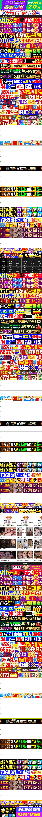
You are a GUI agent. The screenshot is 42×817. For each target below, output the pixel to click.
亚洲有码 (32, 259)
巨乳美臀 (25, 261)
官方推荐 (3, 265)
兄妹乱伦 (18, 271)
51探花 (25, 267)
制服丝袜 (39, 261)
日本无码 (25, 259)
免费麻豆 (32, 269)
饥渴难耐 (18, 263)
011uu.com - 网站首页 (9, 16)
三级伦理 (10, 261)
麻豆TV (18, 267)
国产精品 (10, 259)
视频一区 (3, 259)
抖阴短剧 (39, 271)
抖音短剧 (10, 267)
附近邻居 (10, 263)
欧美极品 (39, 259)
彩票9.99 (32, 265)
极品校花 (32, 271)
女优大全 (39, 267)
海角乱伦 (25, 269)
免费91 (18, 269)
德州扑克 (25, 265)
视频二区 (3, 261)
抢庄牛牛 (18, 265)
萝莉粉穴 (39, 269)
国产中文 (10, 271)
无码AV (3, 267)
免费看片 (10, 269)
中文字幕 (18, 261)
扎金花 (39, 265)
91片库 (32, 267)
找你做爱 (25, 263)
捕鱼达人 (10, 265)
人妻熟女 (32, 261)
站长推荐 (3, 263)
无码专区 (3, 269)
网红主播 (18, 259)
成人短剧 (25, 271)
